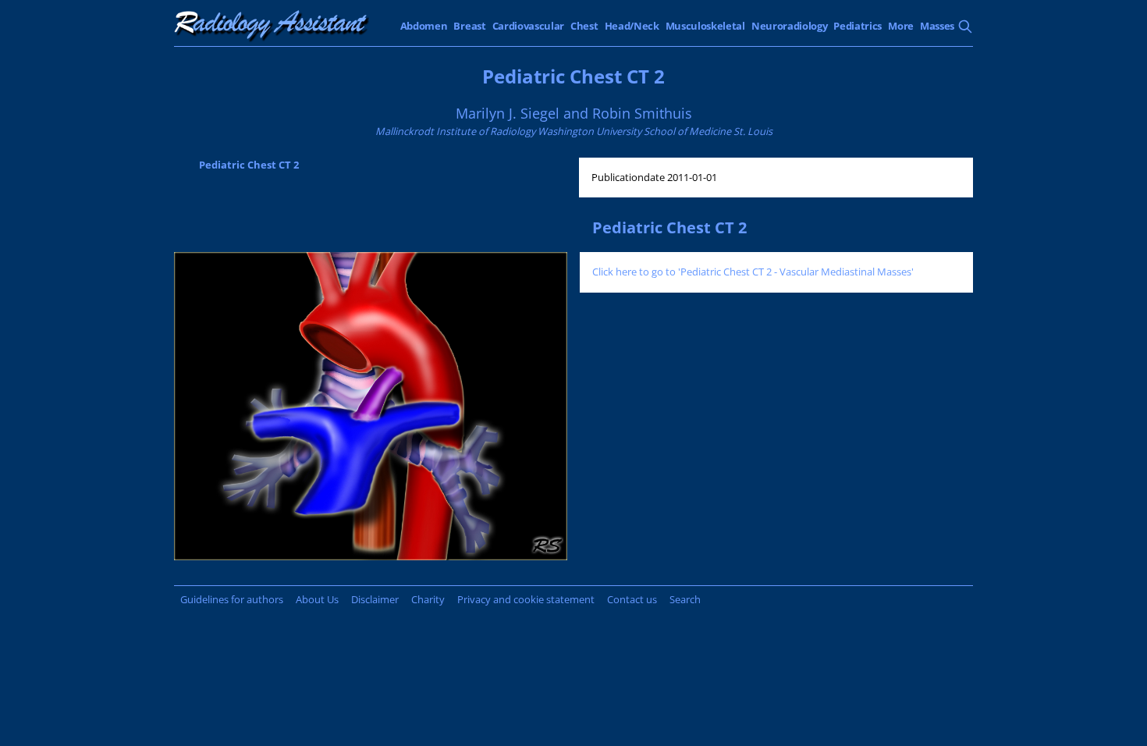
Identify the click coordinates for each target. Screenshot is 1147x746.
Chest (584, 26)
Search (685, 599)
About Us (317, 599)
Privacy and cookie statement (526, 599)
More (901, 26)
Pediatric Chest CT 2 (249, 165)
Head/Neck (632, 26)
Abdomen (424, 26)
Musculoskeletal (705, 26)
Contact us (632, 599)
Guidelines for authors (231, 599)
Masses (937, 26)
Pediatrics (857, 26)
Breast (469, 26)
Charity (428, 599)
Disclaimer (375, 599)
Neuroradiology (789, 26)
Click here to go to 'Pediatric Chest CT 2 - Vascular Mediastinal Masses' (753, 272)
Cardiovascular (528, 26)
